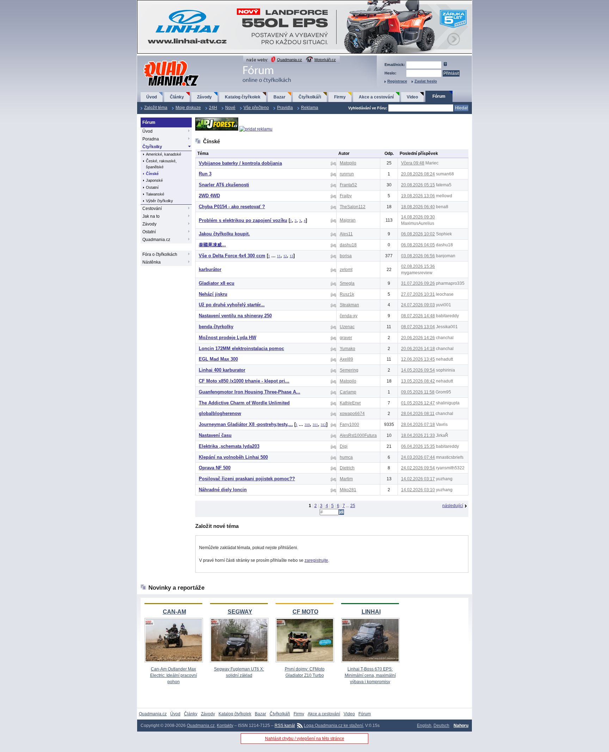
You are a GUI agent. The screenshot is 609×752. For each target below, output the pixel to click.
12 (285, 256)
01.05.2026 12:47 (418, 403)
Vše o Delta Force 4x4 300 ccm (232, 255)
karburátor (210, 269)
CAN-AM (174, 612)
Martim (346, 478)
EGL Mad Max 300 (218, 359)
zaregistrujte (316, 560)
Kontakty (225, 725)
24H (213, 107)
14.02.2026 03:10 (418, 489)
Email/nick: (395, 64)
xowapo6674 (352, 413)
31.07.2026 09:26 (418, 283)
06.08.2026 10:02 (418, 233)
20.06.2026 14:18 (418, 348)
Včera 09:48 (412, 163)
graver (346, 337)
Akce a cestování (376, 97)
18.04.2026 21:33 (418, 435)
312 (323, 425)
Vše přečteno (256, 107)
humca (346, 457)
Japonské (154, 180)
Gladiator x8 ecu (216, 283)
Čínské (152, 174)
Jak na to (151, 216)
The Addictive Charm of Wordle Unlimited (244, 402)
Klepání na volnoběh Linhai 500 (233, 457)
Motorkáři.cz (325, 60)
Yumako (347, 348)
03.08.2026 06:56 (418, 255)
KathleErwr (350, 403)
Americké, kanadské (163, 154)
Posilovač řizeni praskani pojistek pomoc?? (247, 478)
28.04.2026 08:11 (418, 413)
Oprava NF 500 (214, 467)
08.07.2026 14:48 (418, 315)
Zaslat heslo (425, 81)
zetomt (346, 269)
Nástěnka (151, 262)
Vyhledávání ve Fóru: (367, 108)
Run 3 (205, 173)
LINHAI (371, 612)
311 (315, 425)
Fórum (438, 96)
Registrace (397, 81)
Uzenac (347, 326)
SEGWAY (240, 612)
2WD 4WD (209, 195)
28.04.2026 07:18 (418, 424)
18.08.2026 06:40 (418, 206)
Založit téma (155, 107)
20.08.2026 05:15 (418, 184)
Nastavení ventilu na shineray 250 (235, 315)
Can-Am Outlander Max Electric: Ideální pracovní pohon (173, 675)
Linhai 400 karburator (222, 370)
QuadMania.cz (162, 60)
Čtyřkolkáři (310, 97)
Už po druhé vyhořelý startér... (232, 304)
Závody (204, 97)
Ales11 (346, 233)
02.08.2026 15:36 (418, 266)
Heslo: (390, 73)
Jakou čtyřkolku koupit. (224, 233)
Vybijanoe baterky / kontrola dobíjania (240, 163)
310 (307, 425)
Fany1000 (349, 424)
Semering (349, 370)
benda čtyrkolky (216, 326)
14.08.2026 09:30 (418, 217)
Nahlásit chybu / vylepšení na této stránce (304, 738)
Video (412, 97)
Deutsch (441, 725)
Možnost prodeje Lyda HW (227, 337)
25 (352, 505)
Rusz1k (347, 294)
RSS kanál (285, 725)
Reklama (309, 107)
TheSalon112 (352, 206)
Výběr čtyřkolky (159, 201)
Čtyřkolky (152, 146)
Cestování (152, 208)
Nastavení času (215, 435)
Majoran (348, 220)
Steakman (349, 304)
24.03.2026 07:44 (418, 457)
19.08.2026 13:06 (418, 195)
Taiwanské (155, 194)
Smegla (347, 283)
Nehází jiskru (213, 294)
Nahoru (461, 725)
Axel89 (346, 359)
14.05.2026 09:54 (418, 370)
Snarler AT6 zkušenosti (224, 184)
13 (291, 256)
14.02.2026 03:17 (418, 478)
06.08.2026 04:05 (418, 244)
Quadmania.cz (289, 60)
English (424, 725)
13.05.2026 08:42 (418, 381)
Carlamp (348, 392)
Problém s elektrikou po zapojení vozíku (243, 220)
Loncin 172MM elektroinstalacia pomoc (241, 348)
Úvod (151, 97)
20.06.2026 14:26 (418, 337)
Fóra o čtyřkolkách (159, 254)
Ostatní (152, 187)
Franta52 (348, 184)
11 (279, 256)
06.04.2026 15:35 (418, 446)
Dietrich (347, 467)
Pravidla (285, 107)
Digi (343, 446)
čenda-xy (348, 315)
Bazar (279, 97)
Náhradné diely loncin (223, 489)
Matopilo (348, 163)
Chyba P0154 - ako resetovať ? (232, 206)
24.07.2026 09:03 (418, 304)
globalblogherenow (220, 413)
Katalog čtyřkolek (242, 97)
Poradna (150, 139)
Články (177, 97)
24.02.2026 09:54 (418, 467)
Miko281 (348, 489)
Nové (230, 107)
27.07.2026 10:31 (418, 294)
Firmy (340, 97)
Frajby (346, 195)
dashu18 (348, 244)
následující (452, 505)
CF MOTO (305, 612)
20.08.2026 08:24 (418, 174)
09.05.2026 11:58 (418, 392)
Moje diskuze (188, 107)
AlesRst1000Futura (358, 435)
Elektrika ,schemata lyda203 (229, 446)
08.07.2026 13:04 (418, 326)
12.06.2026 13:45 (418, 359)
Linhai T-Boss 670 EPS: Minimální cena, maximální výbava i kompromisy (370, 675)
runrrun (347, 174)
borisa (346, 255)
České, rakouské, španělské (161, 164)
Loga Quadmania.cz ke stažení (333, 725)
